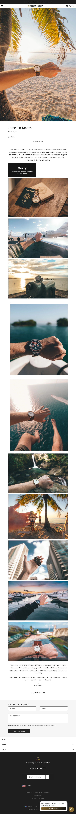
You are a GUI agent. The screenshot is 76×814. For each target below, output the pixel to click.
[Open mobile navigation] (3, 6)
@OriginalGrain (36, 677)
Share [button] (12, 137)
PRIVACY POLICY (45, 792)
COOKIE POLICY (38, 795)
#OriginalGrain (61, 677)
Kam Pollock (14, 149)
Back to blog (39, 693)
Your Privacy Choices (31, 806)
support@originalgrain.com (38, 762)
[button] (67, 6)
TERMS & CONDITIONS (32, 792)
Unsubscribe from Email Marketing (38, 809)
